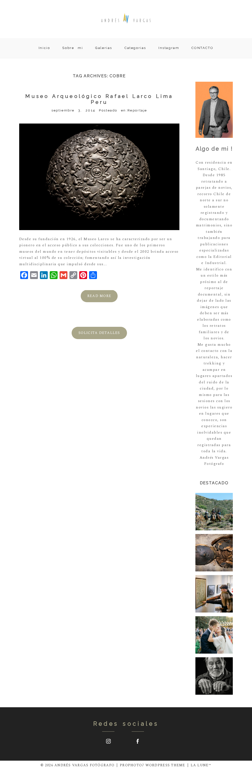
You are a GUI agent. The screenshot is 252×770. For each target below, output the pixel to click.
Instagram (168, 48)
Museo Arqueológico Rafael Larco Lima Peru (99, 99)
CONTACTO (202, 48)
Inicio (44, 48)
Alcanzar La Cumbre (214, 594)
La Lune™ (201, 765)
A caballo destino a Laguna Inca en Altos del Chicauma (214, 512)
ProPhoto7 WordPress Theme (152, 765)
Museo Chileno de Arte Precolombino (216, 553)
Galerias (103, 48)
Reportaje (137, 110)
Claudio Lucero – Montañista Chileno (213, 676)
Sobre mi (72, 48)
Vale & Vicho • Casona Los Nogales (214, 635)
